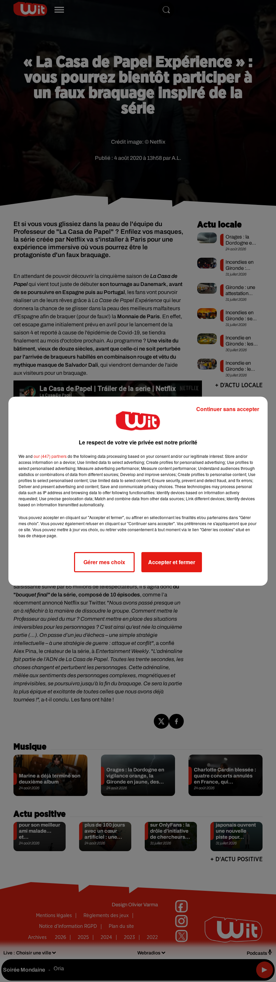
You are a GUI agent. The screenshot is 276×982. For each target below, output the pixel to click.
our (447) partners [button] (50, 456)
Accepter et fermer (171, 562)
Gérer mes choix (104, 562)
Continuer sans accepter (227, 409)
